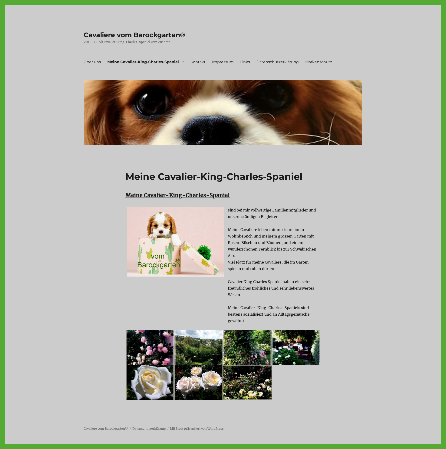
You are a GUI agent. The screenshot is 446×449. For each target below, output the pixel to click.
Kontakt (198, 62)
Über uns (92, 62)
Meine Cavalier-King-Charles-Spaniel (143, 62)
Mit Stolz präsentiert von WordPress (197, 429)
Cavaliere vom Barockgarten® (134, 35)
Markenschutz (318, 62)
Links (245, 62)
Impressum (223, 62)
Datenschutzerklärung (277, 62)
